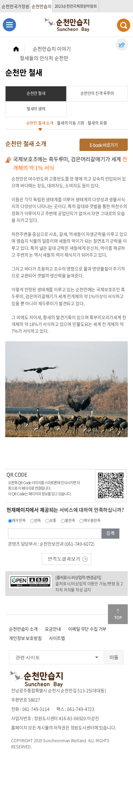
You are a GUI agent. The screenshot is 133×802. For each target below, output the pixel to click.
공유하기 (122, 44)
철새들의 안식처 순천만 (44, 58)
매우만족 (18, 520)
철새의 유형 (97, 123)
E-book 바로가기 (104, 145)
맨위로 (118, 614)
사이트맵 (57, 638)
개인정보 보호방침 (25, 638)
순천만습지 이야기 (52, 48)
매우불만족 (92, 520)
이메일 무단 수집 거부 (87, 629)
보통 (52, 520)
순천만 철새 (36, 93)
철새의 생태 (36, 108)
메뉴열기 (9, 24)
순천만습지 (41, 6)
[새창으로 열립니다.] (66, 558)
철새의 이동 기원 (70, 123)
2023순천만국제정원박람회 (76, 6)
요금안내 (53, 629)
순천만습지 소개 (23, 629)
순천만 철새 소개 (40, 123)
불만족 (70, 520)
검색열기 (123, 25)
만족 (37, 520)
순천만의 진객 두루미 (97, 93)
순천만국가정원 (15, 6)
